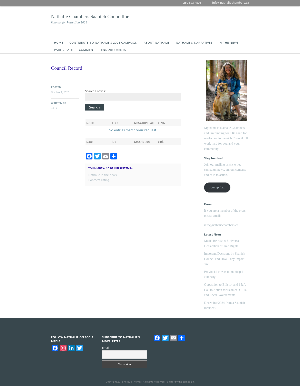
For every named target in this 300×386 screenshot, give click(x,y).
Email (106, 348)
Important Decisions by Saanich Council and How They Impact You (224, 259)
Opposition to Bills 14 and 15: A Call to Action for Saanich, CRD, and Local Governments (225, 290)
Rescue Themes (133, 381)
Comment (87, 50)
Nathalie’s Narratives (194, 42)
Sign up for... (217, 187)
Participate (63, 50)
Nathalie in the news (102, 175)
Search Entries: (95, 91)
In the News (229, 42)
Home (58, 42)
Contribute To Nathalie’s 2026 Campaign (103, 42)
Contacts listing (98, 180)
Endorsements (113, 50)
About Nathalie (157, 42)
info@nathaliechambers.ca (221, 225)
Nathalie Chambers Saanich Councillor (90, 16)
